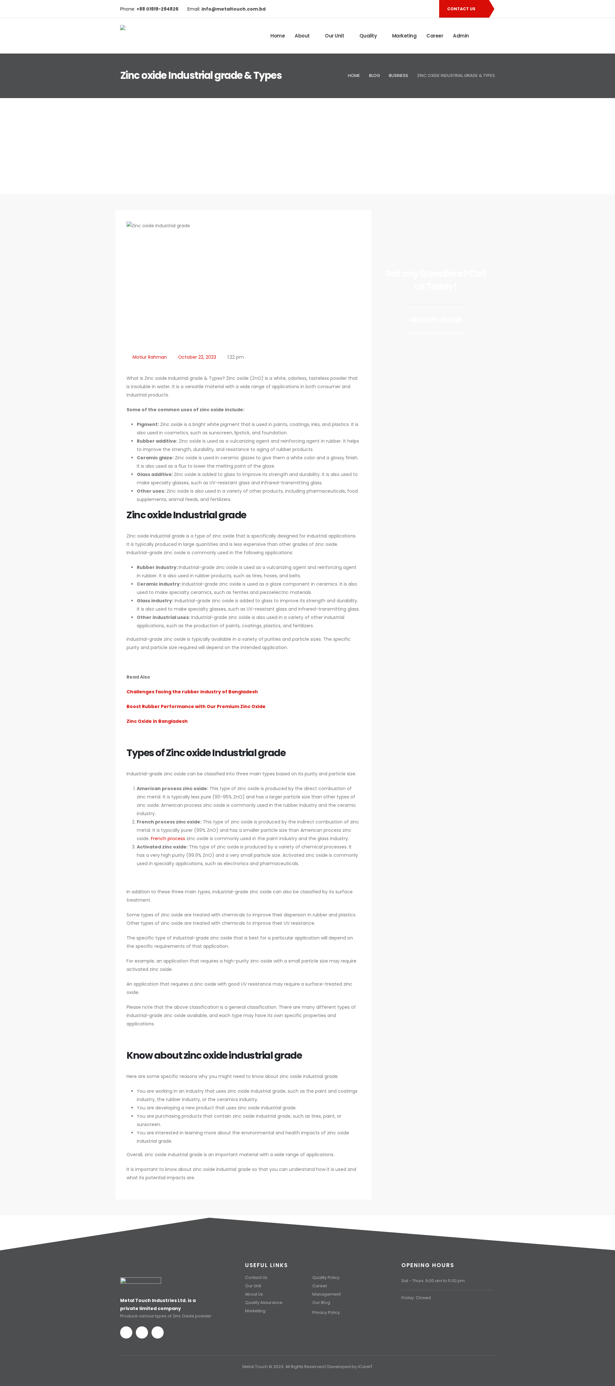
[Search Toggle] (487, 36)
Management (326, 1294)
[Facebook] (407, 8)
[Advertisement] (307, 146)
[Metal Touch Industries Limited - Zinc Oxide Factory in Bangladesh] (158, 36)
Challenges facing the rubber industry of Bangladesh (192, 692)
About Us (254, 1294)
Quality (368, 35)
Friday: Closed (416, 1297)
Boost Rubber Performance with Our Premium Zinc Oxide (196, 706)
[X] (418, 8)
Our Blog (321, 1302)
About (302, 35)
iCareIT (365, 1366)
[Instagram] (429, 8)
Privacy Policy (326, 1312)
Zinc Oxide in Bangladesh (157, 721)
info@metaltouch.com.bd (435, 333)
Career (434, 35)
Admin (461, 35)
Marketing (404, 35)
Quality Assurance (264, 1302)
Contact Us (256, 1277)
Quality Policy (326, 1277)
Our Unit (334, 35)
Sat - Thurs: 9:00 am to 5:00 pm (433, 1280)
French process (168, 838)
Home (277, 35)
